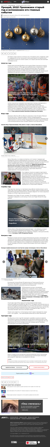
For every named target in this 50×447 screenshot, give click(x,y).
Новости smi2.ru (5, 413)
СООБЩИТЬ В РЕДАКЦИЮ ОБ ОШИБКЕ (28, 418)
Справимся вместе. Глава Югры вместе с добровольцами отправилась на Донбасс (23, 93)
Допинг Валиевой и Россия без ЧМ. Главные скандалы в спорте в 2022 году (22, 390)
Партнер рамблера (21, 442)
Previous (3, 138)
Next (46, 138)
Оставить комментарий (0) (39, 367)
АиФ (3, 279)
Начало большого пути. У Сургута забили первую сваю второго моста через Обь (28, 219)
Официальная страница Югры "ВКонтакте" (10, 156)
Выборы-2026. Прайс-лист (15, 418)
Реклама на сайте (23, 417)
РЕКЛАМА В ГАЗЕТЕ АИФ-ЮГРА (33, 417)
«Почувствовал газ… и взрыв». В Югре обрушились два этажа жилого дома (28, 345)
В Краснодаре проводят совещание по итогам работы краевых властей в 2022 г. (23, 394)
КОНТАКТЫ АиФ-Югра (14, 417)
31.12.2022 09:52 (4, 5)
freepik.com (27, 50)
